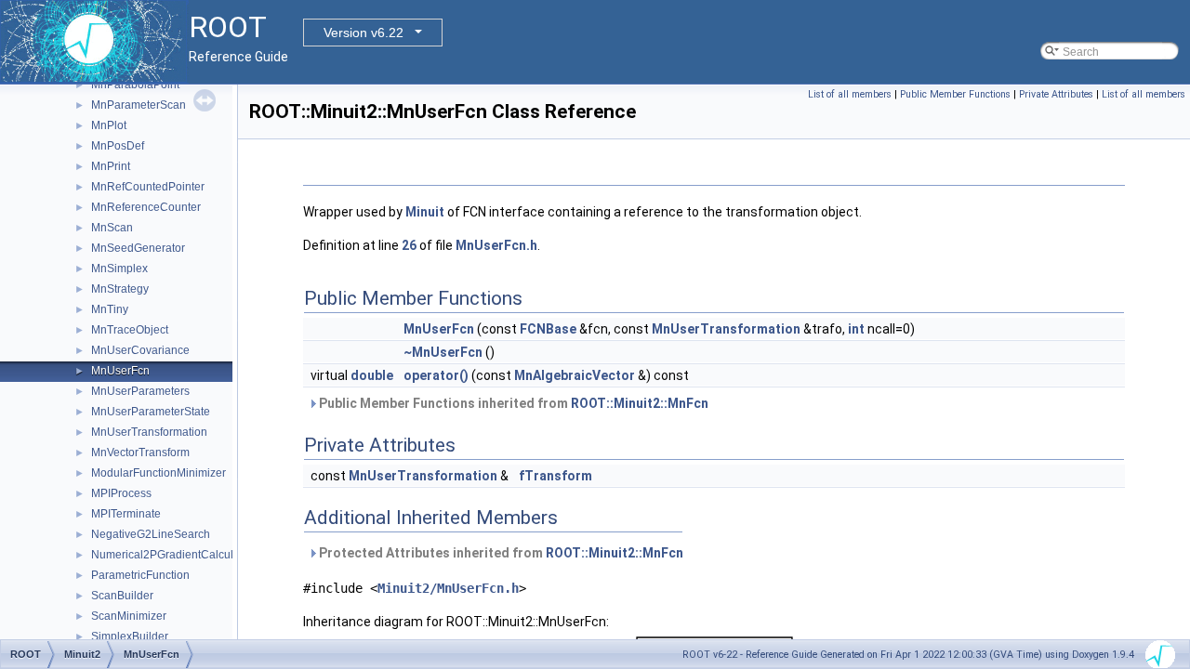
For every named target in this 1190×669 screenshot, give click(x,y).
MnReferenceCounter (146, 207)
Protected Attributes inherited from (499, 552)
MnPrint (110, 166)
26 (409, 245)
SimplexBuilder (129, 636)
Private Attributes (1056, 94)
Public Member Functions (955, 94)
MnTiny (109, 309)
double (371, 375)
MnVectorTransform (140, 452)
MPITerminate (126, 513)
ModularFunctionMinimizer (158, 472)
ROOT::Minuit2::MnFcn (639, 403)
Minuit (424, 211)
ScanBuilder (122, 595)
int (856, 328)
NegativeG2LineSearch (150, 534)
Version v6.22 (363, 32)
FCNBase (548, 328)
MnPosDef (117, 145)
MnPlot (108, 125)
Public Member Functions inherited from (512, 403)
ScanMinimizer (128, 616)
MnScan (112, 227)
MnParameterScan (138, 105)
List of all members (850, 94)
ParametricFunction (140, 575)
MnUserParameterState (150, 411)
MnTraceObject (129, 329)
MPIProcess (121, 493)
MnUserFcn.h (496, 245)
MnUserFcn (120, 370)
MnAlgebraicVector (574, 375)
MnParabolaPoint (135, 84)
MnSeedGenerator (138, 248)
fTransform (555, 475)
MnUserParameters (140, 391)
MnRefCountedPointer (148, 186)
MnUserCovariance (140, 350)
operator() (436, 375)
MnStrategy (120, 288)
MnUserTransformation (149, 432)
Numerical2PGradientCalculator (172, 554)
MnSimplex (119, 268)
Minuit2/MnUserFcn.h (448, 588)
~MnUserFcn (443, 352)
